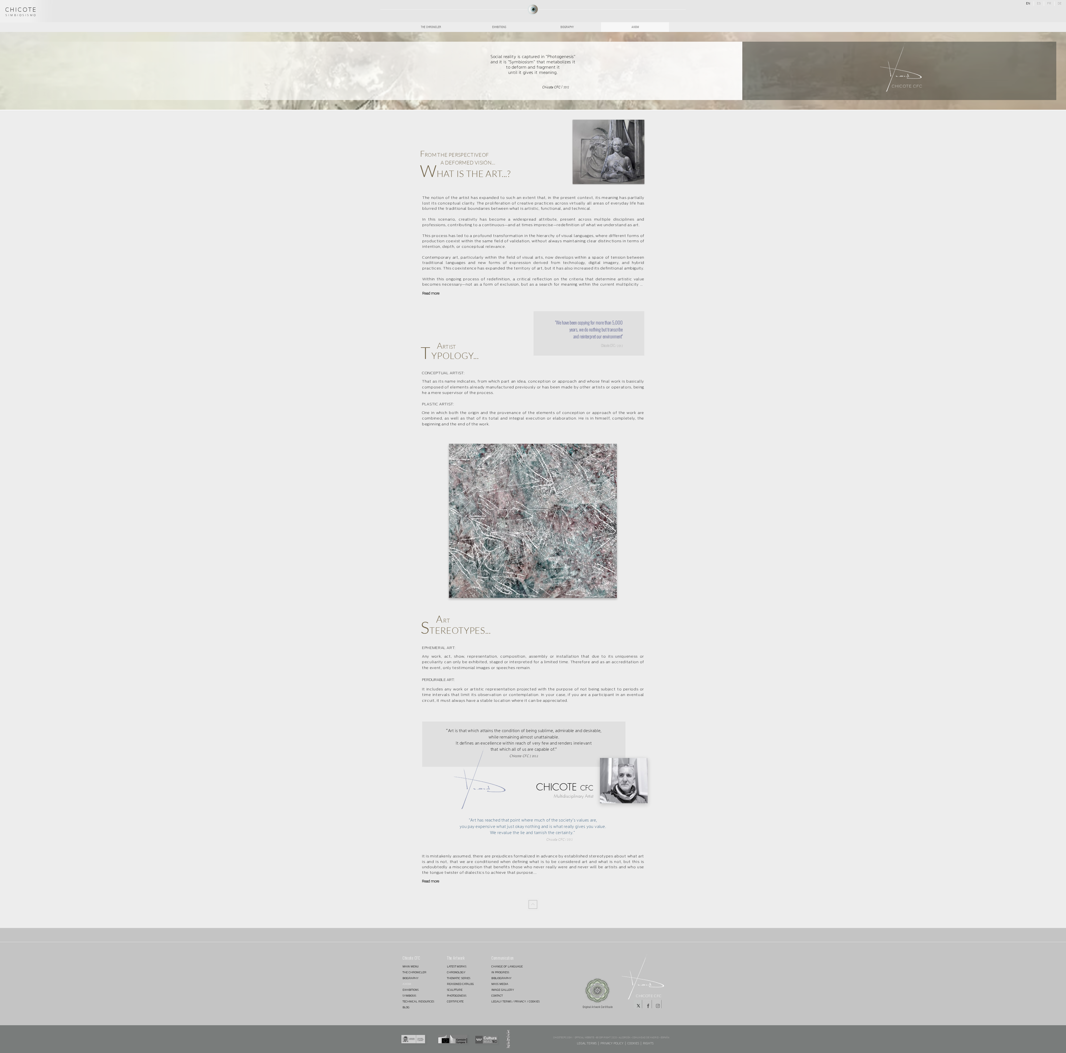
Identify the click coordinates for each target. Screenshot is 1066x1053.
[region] (533, 9)
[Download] (533, 904)
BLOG (406, 1007)
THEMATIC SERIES (458, 978)
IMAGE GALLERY (502, 990)
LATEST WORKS (456, 966)
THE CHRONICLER (414, 972)
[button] (533, 521)
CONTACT (497, 995)
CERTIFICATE (455, 1001)
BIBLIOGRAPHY (501, 978)
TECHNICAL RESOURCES (418, 1001)
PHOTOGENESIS (456, 995)
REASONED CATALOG (460, 984)
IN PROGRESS (500, 972)
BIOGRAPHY (411, 978)
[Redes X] (638, 1004)
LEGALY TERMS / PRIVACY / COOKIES (511, 1001)
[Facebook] (647, 1004)
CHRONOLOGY (456, 972)
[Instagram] (657, 1004)
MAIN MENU (411, 966)
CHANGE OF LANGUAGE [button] (507, 966)
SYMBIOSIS (409, 995)
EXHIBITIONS (411, 990)
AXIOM (407, 984)
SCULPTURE (454, 990)
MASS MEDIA (499, 984)
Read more (430, 293)
